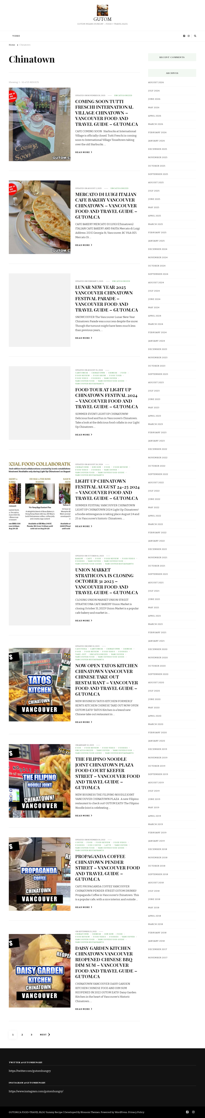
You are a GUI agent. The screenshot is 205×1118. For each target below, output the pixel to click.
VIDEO (16, 36)
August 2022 (156, 482)
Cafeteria (81, 649)
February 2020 (157, 732)
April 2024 (154, 316)
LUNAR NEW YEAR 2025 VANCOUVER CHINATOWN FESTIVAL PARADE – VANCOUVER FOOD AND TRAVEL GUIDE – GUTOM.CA (106, 298)
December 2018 (157, 849)
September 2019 (158, 774)
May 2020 (154, 707)
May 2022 (153, 507)
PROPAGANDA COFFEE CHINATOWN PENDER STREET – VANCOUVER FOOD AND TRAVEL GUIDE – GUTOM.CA (107, 867)
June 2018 (154, 899)
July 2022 (154, 491)
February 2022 (157, 532)
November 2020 (158, 657)
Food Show (99, 375)
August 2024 (156, 282)
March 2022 (155, 524)
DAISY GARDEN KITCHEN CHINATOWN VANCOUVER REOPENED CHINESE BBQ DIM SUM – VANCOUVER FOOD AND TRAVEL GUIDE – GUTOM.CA (106, 962)
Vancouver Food (85, 381)
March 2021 (155, 624)
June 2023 (154, 399)
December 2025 (157, 149)
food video (81, 378)
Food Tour (115, 375)
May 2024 (154, 307)
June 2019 (154, 799)
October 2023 (156, 366)
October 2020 (157, 666)
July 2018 (154, 891)
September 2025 (158, 174)
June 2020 (154, 699)
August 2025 (156, 182)
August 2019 (156, 782)
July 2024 (154, 291)
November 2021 (157, 557)
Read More (82, 152)
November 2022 (158, 457)
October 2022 (156, 466)
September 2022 (158, 474)
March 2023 (155, 424)
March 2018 (155, 924)
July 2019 (154, 791)
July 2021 (154, 591)
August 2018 (156, 882)
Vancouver (110, 378)
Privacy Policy (136, 1112)
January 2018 (156, 941)
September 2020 (158, 674)
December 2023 (157, 349)
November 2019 (158, 757)
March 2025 (155, 224)
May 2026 (154, 107)
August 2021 (156, 582)
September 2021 (158, 574)
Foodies (96, 378)
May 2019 (153, 807)
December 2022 (157, 449)
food (124, 373)
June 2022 (154, 499)
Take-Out (80, 654)
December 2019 (157, 749)
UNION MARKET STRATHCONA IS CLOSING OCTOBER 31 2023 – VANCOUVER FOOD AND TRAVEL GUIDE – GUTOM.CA (106, 581)
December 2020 (158, 649)
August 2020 (156, 682)
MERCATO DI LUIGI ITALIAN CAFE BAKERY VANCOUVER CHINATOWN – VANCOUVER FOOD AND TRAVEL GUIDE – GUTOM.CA (106, 205)
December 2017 (157, 949)
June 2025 (154, 199)
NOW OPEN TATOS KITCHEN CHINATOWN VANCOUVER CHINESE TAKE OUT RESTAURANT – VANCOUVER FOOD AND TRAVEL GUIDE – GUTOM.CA (106, 679)
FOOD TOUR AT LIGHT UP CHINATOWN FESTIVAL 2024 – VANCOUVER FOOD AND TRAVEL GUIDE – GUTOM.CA (106, 397)
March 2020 (155, 724)
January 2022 (156, 541)
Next (43, 1034)
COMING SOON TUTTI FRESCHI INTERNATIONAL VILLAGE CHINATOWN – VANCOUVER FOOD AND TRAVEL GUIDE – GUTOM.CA (106, 112)
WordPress (121, 1112)
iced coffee (94, 845)
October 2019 (156, 766)
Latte (108, 845)
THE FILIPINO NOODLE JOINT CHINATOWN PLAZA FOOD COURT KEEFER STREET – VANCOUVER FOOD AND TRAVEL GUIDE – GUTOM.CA (107, 773)
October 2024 (157, 266)
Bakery (79, 558)
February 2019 (157, 832)
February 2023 (157, 432)
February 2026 (157, 132)
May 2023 (153, 407)
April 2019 (154, 816)
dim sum (96, 467)
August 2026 (156, 82)
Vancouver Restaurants (89, 384)
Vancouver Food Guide (111, 381)
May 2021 (153, 607)
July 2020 (154, 691)
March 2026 (155, 124)
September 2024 (158, 274)
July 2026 (154, 91)
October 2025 (156, 166)
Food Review (82, 375)
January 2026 (156, 141)
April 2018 (154, 916)
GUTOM (103, 19)
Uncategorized (123, 95)
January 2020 (156, 741)
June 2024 (154, 299)
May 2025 (153, 207)
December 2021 (157, 549)
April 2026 (154, 116)
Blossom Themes (90, 1112)
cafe (89, 558)
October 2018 (156, 866)
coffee (79, 842)
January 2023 (156, 441)
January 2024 (156, 341)
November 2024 (158, 257)
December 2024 (157, 249)
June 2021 (154, 599)
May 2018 (153, 907)
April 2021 (154, 616)
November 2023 (158, 357)
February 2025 (157, 232)
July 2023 (154, 391)
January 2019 (156, 841)
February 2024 (157, 332)
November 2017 (158, 957)
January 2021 (156, 641)
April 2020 (154, 716)
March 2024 (155, 324)
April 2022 (154, 516)
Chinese (112, 373)
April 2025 (154, 216)
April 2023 (154, 416)
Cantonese (81, 373)
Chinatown (98, 373)
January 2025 (156, 241)
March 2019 (155, 824)
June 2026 (154, 99)
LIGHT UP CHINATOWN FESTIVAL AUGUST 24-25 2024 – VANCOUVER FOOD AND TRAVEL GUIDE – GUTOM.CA (107, 489)
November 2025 (158, 157)
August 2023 (156, 382)
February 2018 (157, 932)
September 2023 (158, 374)
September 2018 (158, 874)
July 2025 (154, 191)
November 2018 (158, 857)
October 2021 (156, 566)
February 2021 (157, 632)
